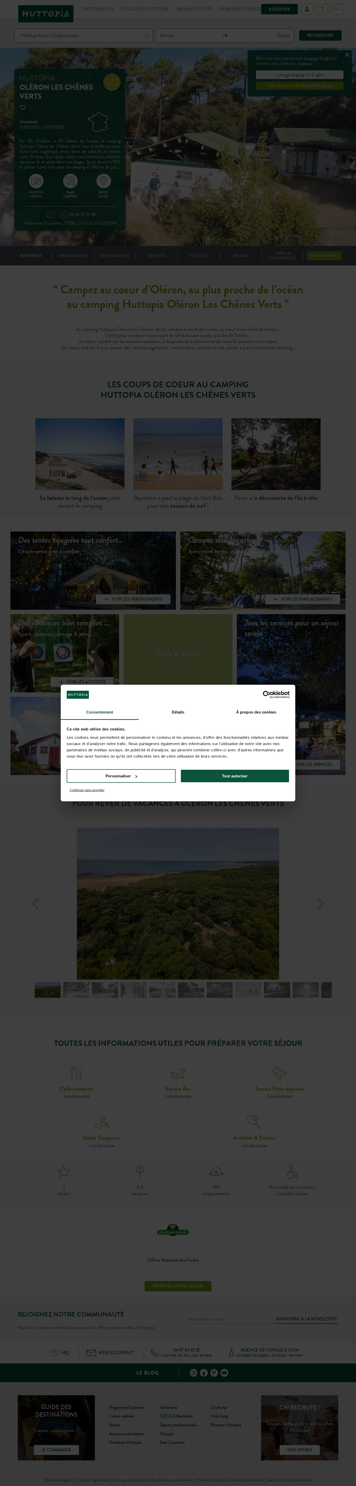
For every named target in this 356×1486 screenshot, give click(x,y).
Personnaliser (118, 776)
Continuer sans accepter (87, 790)
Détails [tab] (178, 712)
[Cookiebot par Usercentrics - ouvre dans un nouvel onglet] (267, 695)
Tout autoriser (235, 776)
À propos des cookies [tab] (256, 712)
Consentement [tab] (99, 712)
